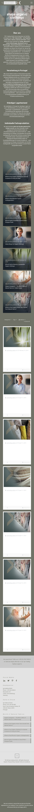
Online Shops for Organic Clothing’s (14, 244)
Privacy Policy (11, 762)
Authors (22, 319)
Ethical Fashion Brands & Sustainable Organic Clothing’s (15, 355)
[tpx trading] (17, 2)
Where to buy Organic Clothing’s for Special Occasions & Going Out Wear (17, 540)
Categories (7, 319)
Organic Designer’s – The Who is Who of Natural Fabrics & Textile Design (15, 635)
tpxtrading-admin (11, 174)
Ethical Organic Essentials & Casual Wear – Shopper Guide (16, 447)
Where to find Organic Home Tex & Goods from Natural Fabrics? (16, 587)
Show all (27, 321)
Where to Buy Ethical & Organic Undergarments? (15, 494)
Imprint (5, 762)
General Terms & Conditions (22, 762)
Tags (14, 319)
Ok (17, 809)
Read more (27, 370)
